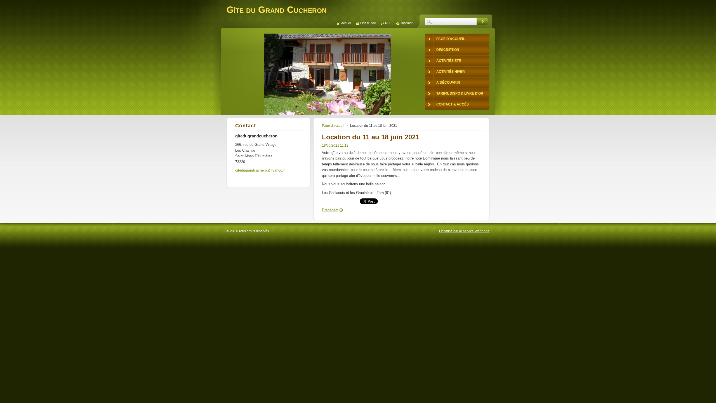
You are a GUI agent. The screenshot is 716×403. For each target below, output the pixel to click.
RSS (388, 23)
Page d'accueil (333, 125)
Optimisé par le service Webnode (464, 231)
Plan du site (368, 23)
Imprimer (407, 23)
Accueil (346, 23)
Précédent (330, 210)
